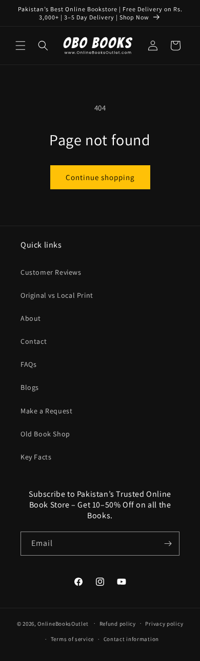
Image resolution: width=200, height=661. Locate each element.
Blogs (30, 387)
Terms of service (72, 639)
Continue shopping (100, 177)
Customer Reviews (51, 272)
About (31, 318)
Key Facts (36, 456)
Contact (34, 341)
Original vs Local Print (57, 295)
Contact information (131, 639)
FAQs (28, 364)
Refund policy (117, 623)
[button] (20, 45)
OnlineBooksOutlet (62, 623)
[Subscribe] (167, 544)
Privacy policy (164, 623)
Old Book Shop (45, 433)
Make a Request (46, 410)
